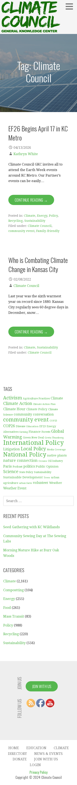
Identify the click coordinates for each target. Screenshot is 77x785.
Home (13, 748)
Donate (20, 759)
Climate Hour (14, 409)
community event (21, 231)
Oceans (42, 461)
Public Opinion (47, 466)
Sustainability (34, 220)
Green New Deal (33, 437)
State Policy (26, 472)
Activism (12, 397)
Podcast (17, 466)
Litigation (11, 449)
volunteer (40, 483)
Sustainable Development (23, 477)
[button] (71, 6)
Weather (55, 482)
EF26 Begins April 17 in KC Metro (38, 133)
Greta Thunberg (54, 437)
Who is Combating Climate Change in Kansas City (38, 264)
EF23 (42, 426)
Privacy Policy (38, 772)
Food (7, 608)
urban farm (25, 483)
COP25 (53, 420)
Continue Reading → (31, 200)
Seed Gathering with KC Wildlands (31, 527)
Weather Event (15, 488)
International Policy (33, 442)
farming (23, 432)
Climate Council (40, 225)
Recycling (15, 220)
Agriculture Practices (36, 398)
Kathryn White (25, 154)
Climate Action (17, 403)
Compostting (13, 590)
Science (10, 471)
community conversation (34, 414)
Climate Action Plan (44, 404)
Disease (20, 426)
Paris (7, 466)
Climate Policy (36, 409)
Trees (47, 477)
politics (29, 466)
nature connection (20, 460)
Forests (45, 431)
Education (32, 426)
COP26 (9, 426)
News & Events (48, 754)
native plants (57, 455)
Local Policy (33, 448)
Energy (42, 215)
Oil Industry (55, 460)
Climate (29, 215)
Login (35, 765)
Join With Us (41, 686)
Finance (35, 431)
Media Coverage (56, 449)
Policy (53, 215)
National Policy (24, 454)
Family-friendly (47, 231)
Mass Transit (13, 616)
